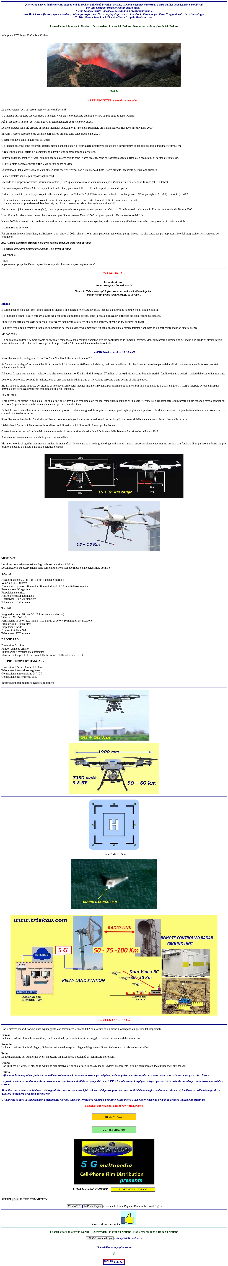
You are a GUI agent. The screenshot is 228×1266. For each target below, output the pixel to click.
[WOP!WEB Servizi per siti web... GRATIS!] (114, 1263)
